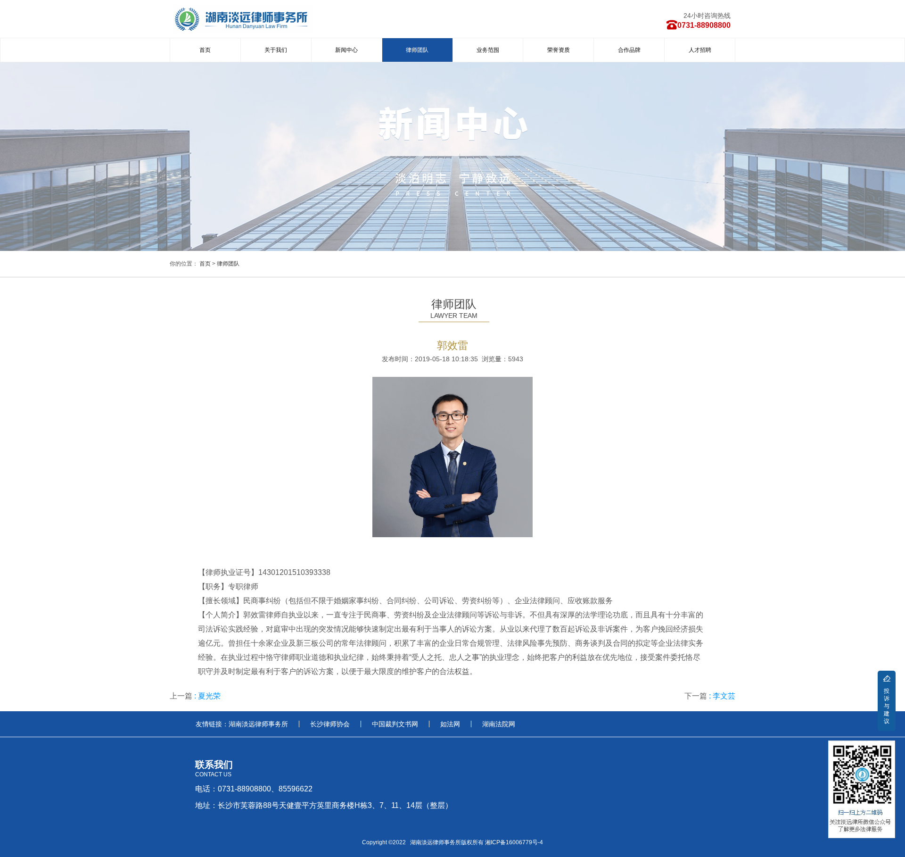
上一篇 (195, 696)
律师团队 (417, 50)
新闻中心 (346, 50)
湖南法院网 (498, 724)
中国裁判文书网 (395, 724)
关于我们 (275, 50)
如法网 (450, 724)
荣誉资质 (558, 50)
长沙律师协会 (330, 724)
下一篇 (709, 696)
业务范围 (488, 50)
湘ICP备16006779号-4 (514, 842)
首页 (205, 50)
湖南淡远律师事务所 (258, 724)
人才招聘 (700, 50)
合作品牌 (629, 50)
